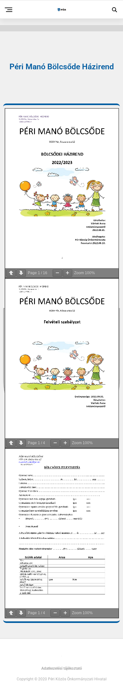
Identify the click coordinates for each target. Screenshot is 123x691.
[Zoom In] (67, 273)
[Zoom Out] (57, 273)
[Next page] (21, 273)
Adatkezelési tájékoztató (61, 668)
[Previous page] (11, 273)
